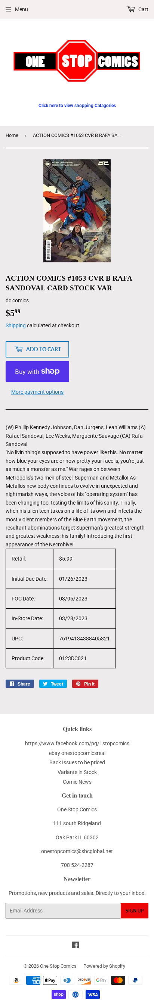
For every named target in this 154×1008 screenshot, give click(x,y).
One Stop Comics (58, 966)
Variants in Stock (77, 772)
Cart (142, 9)
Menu (21, 9)
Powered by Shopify (104, 966)
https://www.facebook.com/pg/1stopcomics (77, 743)
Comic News (77, 782)
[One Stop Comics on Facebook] (75, 946)
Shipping (16, 325)
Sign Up (135, 911)
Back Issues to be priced (77, 762)
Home (12, 135)
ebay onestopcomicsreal (77, 753)
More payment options (37, 392)
